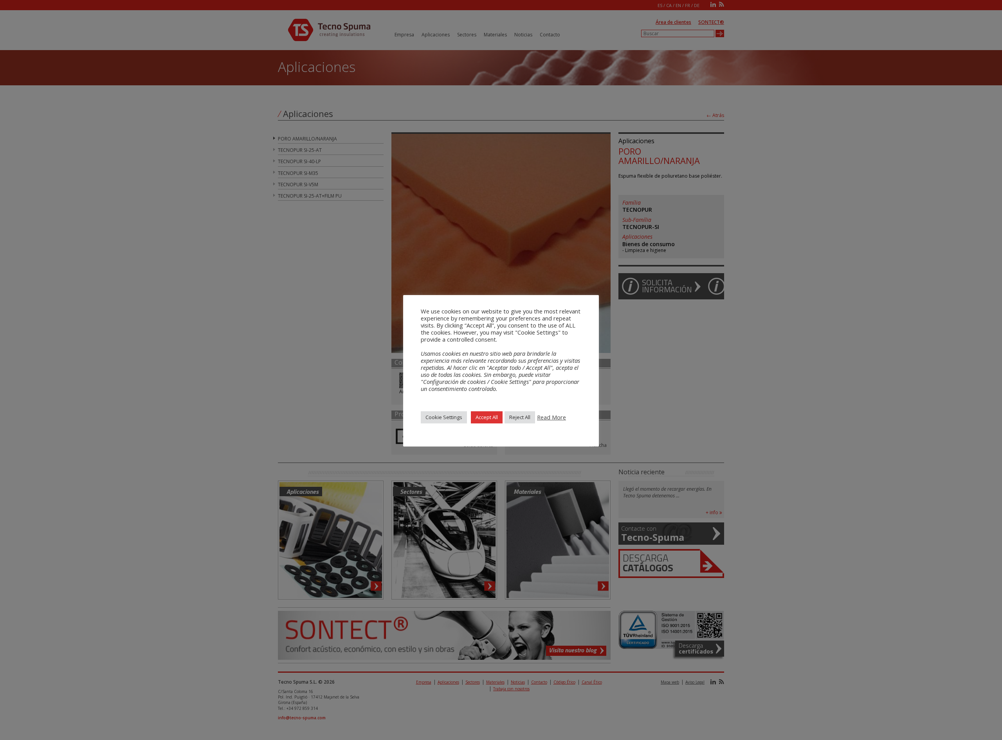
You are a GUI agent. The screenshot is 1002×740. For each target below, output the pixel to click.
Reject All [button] (519, 417)
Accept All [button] (487, 417)
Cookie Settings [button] (443, 417)
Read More (551, 417)
